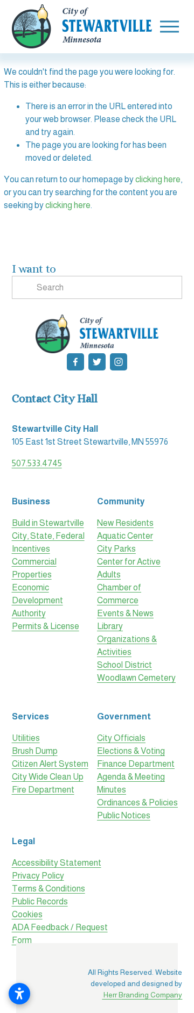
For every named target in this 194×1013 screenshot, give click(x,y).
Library (110, 626)
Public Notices (123, 815)
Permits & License (45, 626)
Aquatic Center (125, 535)
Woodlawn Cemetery (136, 677)
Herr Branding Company (142, 994)
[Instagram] (118, 361)
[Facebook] (75, 361)
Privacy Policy (38, 875)
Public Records (40, 901)
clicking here (158, 179)
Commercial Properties (34, 568)
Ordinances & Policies (137, 802)
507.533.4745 (37, 463)
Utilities (26, 738)
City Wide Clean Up (48, 776)
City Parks (116, 548)
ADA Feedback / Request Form (60, 934)
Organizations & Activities (127, 645)
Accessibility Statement (56, 862)
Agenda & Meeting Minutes (131, 783)
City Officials (121, 738)
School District (124, 664)
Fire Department (43, 789)
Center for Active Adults (129, 568)
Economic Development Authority (37, 600)
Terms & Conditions (48, 888)
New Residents (125, 522)
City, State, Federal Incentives (48, 542)
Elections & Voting (131, 750)
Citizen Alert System (50, 763)
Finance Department (136, 763)
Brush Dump (35, 750)
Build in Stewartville (48, 522)
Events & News (125, 613)
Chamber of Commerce (119, 594)
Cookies (27, 914)
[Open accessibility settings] (19, 993)
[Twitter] (97, 361)
